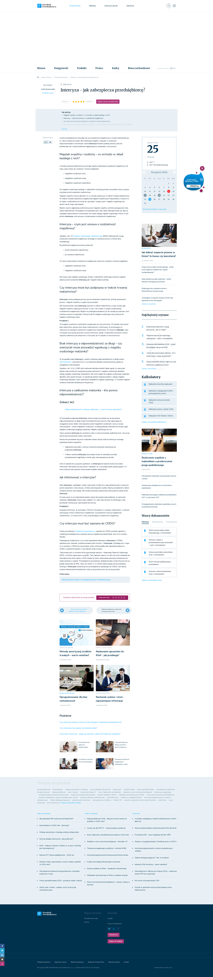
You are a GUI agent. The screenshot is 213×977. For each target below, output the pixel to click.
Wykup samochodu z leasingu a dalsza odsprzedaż (59, 832)
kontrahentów (65, 362)
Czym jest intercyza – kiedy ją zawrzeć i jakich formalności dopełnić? (90, 734)
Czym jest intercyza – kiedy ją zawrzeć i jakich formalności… (121, 744)
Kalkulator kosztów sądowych (160, 384)
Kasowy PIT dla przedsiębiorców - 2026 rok (56, 855)
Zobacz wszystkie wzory (152, 580)
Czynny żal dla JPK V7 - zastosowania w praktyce (106, 828)
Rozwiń (64, 129)
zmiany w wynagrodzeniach (131, 797)
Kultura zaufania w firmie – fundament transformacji (106, 868)
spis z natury (73, 792)
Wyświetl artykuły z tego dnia (154, 209)
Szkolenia (130, 6)
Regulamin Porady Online (96, 962)
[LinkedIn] (2, 955)
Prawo (99, 68)
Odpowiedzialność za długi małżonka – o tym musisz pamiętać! (93, 409)
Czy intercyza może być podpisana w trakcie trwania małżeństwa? (87, 121)
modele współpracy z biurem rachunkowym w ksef (58, 797)
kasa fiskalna (58, 789)
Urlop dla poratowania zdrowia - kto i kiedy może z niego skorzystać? (161, 354)
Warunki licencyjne (114, 962)
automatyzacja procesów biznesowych (54, 795)
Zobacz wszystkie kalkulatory (154, 422)
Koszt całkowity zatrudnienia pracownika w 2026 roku (108, 835)
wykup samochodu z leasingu (76, 789)
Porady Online (74, 6)
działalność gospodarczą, (85, 531)
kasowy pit (117, 789)
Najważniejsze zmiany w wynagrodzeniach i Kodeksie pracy (86, 579)
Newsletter (113, 935)
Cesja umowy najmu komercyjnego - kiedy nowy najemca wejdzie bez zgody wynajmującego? (158, 270)
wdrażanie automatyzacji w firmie (131, 795)
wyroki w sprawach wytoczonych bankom (140, 800)
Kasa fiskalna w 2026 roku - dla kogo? (54, 825)
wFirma (86, 922)
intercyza (65, 102)
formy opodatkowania (145, 789)
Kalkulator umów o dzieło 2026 (161, 409)
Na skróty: (66, 112)
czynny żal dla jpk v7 (88, 792)
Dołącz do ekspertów (115, 924)
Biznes (41, 68)
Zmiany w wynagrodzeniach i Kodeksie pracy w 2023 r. (156, 841)
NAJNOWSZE (146, 248)
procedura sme (112, 797)
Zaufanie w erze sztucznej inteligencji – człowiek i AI (107, 841)
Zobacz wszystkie (149, 304)
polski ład (162, 800)
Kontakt (110, 919)
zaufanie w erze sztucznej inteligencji (137, 792)
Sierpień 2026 (159, 172)
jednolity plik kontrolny (81, 800)
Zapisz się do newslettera (108, 101)
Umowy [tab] (145, 522)
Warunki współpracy (77, 962)
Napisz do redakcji (115, 941)
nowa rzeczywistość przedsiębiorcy (160, 795)
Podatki (82, 68)
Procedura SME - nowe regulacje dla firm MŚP (153, 835)
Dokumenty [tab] (157, 522)
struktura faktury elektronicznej (92, 797)
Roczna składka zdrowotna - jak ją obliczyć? (56, 839)
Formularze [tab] (171, 522)
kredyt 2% (117, 800)
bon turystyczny (53, 803)
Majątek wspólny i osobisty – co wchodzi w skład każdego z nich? (87, 115)
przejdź (194, 186)
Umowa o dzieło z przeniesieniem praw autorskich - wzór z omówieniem (161, 542)
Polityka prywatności (43, 962)
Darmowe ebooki (111, 6)
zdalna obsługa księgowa (60, 800)
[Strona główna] (38, 77)
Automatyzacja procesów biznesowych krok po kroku (107, 855)
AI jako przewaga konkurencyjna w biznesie (103, 862)
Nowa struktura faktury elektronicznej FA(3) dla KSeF (156, 828)
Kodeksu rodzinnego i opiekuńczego (88, 236)
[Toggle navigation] (174, 6)
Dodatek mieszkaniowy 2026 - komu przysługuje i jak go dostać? (160, 346)
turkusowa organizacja (162, 792)
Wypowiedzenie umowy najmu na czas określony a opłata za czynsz (161, 363)
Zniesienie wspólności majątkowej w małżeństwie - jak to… (122, 761)
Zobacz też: (67, 402)
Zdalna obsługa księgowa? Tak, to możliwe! (152, 857)
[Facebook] (2, 946)
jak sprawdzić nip (43, 789)
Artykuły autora (48, 93)
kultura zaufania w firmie (107, 795)
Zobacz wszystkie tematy (71, 803)
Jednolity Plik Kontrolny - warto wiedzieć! (151, 864)
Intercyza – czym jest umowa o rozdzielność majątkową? (83, 118)
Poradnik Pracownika (91, 919)
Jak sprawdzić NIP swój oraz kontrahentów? (56, 818)
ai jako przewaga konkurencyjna (83, 795)
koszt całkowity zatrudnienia (110, 792)
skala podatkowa (59, 792)
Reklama (92, 6)
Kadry (115, 68)
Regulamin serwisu (61, 962)
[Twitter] (2, 950)
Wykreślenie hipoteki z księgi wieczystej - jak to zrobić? (157, 328)
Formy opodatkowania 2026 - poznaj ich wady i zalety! (60, 880)
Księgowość (61, 68)
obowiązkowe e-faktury (102, 800)
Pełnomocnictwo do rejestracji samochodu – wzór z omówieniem (160, 337)
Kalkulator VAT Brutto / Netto (161, 416)
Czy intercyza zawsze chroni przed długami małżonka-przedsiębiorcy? (91, 722)
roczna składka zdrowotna (100, 789)
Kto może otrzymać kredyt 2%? (147, 880)
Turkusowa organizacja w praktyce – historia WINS (106, 848)
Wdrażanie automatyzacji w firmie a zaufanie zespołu (107, 875)
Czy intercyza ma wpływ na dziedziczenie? (78, 728)
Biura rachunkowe (139, 68)
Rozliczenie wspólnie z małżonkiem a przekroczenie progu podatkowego (157, 461)
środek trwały (129, 789)
